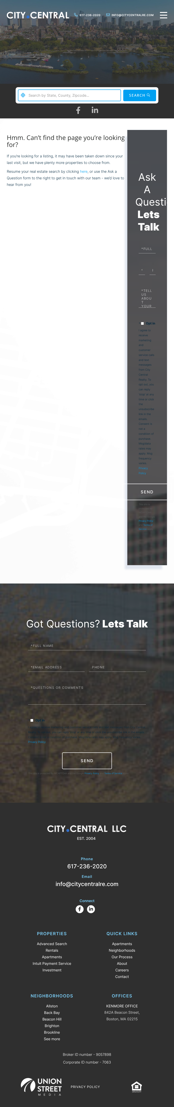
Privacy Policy (146, 521)
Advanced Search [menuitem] (52, 943)
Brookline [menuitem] (52, 1032)
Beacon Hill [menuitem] (51, 1019)
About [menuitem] (122, 963)
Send (147, 492)
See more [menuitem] (52, 1039)
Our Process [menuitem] (122, 957)
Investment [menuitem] (51, 970)
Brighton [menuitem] (52, 1025)
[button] (139, 95)
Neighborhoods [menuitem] (122, 950)
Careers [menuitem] (122, 970)
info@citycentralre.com (133, 15)
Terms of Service (113, 773)
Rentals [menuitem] (52, 950)
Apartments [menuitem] (52, 957)
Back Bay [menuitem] (52, 1012)
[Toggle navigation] (163, 15)
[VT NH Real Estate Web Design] (41, 1087)
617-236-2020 (90, 15)
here (83, 171)
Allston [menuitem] (52, 1006)
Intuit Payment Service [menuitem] (52, 963)
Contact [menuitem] (122, 976)
